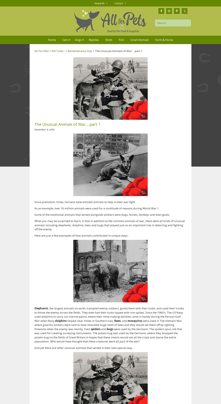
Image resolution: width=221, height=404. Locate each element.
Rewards (99, 3)
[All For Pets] (92, 21)
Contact (119, 3)
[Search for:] (173, 23)
